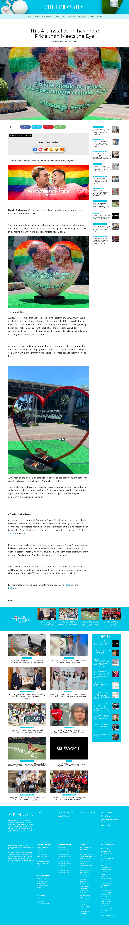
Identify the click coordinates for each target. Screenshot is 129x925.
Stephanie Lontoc (58, 41)
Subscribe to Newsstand (87, 812)
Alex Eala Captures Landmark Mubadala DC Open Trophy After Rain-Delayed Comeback (102, 205)
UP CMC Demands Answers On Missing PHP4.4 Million (101, 684)
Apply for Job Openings (65, 812)
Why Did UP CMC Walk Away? (102, 735)
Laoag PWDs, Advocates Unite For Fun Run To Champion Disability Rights (102, 228)
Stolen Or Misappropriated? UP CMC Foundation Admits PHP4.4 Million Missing (102, 695)
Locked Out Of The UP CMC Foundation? (102, 725)
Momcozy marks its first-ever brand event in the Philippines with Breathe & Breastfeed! (102, 168)
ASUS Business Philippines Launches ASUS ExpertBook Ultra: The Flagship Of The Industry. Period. (102, 663)
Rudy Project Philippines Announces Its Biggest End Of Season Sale (102, 217)
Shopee (12, 533)
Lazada (23, 533)
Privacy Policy (105, 816)
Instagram (13, 588)
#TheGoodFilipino (98, 127)
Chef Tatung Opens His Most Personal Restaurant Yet (102, 652)
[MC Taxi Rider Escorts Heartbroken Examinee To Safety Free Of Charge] (115, 191)
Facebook (69, 585)
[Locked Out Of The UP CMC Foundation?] (115, 727)
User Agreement (106, 812)
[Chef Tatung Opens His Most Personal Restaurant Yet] (115, 653)
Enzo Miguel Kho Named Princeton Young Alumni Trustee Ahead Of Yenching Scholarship (102, 156)
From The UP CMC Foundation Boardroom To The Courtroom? (102, 716)
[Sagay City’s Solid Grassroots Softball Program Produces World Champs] (115, 179)
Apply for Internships (64, 816)
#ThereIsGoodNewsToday (100, 224)
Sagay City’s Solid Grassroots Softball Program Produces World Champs (100, 181)
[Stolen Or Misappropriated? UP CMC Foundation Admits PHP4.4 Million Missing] (115, 695)
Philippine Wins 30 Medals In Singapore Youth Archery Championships (100, 241)
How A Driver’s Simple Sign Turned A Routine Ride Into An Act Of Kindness (101, 131)
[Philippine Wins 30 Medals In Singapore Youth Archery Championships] (115, 239)
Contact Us (40, 812)
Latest (10, 600)
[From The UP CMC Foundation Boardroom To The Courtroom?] (115, 717)
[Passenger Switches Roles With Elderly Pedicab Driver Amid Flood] (115, 142)
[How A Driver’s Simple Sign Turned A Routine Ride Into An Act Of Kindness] (115, 129)
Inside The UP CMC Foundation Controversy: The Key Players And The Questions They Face (101, 707)
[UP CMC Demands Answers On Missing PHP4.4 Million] (115, 685)
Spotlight (96, 213)
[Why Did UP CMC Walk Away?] (115, 737)
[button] (118, 7)
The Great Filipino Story (100, 151)
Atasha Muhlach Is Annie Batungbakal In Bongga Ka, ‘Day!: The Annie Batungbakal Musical (102, 674)
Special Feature (98, 164)
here (64, 481)
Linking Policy (105, 825)
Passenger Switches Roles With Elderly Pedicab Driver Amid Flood (100, 144)
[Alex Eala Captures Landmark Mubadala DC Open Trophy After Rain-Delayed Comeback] (115, 203)
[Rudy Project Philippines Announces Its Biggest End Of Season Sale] (115, 216)
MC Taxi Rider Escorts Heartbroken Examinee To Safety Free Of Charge (101, 193)
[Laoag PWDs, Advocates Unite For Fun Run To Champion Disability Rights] (115, 226)
